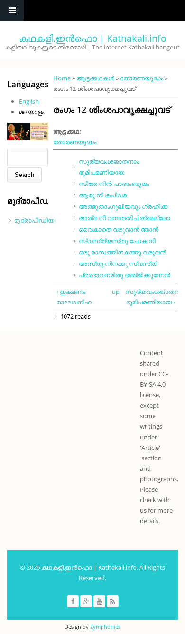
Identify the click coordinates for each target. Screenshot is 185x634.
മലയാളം (31, 111)
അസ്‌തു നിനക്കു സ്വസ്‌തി (118, 263)
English (29, 101)
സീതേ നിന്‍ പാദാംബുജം (114, 183)
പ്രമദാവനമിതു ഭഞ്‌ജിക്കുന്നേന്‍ (124, 275)
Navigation (12, 10)
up (114, 291)
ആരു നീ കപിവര (103, 195)
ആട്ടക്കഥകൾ (95, 78)
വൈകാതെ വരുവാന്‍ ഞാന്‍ (118, 229)
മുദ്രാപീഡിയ (34, 220)
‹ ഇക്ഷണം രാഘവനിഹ (74, 296)
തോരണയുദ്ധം (141, 78)
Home (62, 78)
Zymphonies (105, 626)
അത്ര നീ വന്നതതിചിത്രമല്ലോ (124, 218)
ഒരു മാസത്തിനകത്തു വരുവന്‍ (122, 252)
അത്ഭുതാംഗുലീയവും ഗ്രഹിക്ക (123, 206)
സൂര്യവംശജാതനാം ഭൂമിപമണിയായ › (150, 296)
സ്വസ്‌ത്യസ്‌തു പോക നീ (117, 240)
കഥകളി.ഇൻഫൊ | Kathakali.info (92, 38)
